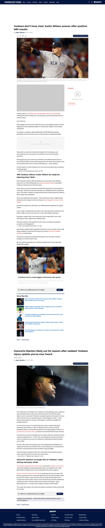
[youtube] (95, 2)
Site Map (67, 520)
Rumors (29, 2)
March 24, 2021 (39, 171)
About (18, 515)
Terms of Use (68, 517)
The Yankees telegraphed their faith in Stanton (30, 466)
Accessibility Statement (38, 520)
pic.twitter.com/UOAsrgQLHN (25, 224)
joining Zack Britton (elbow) (47, 183)
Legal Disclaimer (21, 520)
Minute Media (9, 524)
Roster (40, 2)
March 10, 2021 (38, 226)
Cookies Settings (84, 520)
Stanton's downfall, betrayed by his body (28, 473)
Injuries (46, 2)
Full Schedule (72, 103)
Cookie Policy (83, 517)
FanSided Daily (20, 517)
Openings (34, 515)
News (24, 2)
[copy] (26, 36)
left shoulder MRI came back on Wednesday (47, 113)
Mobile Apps (82, 515)
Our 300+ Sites (69, 515)
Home (18, 339)
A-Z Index (54, 520)
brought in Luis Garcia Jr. (57, 466)
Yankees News (25, 339)
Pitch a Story (35, 517)
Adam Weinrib (20, 32)
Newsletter (52, 2)
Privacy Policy (55, 517)
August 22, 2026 (39, 456)
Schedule (34, 2)
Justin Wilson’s (30, 113)
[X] (91, 2)
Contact (53, 515)
